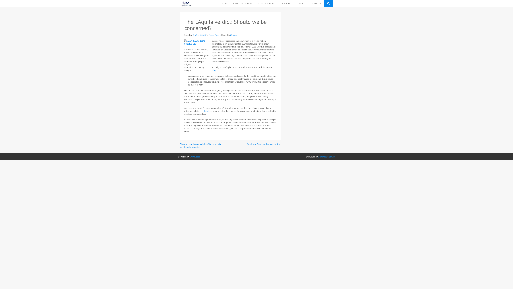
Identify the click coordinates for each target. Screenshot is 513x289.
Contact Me (316, 4)
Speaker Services (267, 4)
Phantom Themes (326, 157)
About (302, 4)
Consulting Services (243, 4)
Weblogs (233, 35)
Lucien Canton (215, 35)
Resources (288, 4)
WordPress (195, 157)
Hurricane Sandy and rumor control (264, 144)
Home (225, 4)
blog (214, 70)
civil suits (206, 111)
